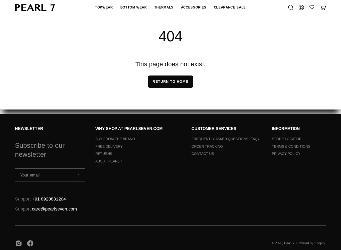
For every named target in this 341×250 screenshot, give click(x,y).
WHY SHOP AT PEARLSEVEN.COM (129, 128)
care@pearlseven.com (54, 209)
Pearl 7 (289, 243)
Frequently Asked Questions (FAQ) (225, 139)
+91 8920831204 (49, 199)
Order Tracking (207, 146)
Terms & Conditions (291, 146)
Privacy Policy (286, 154)
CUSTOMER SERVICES (213, 128)
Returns (103, 154)
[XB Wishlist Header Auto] (312, 7)
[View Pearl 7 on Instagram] (18, 243)
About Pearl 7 (108, 161)
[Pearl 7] (35, 7)
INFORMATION (286, 128)
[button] (103, 7)
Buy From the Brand (115, 139)
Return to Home (170, 82)
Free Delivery (109, 146)
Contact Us (202, 154)
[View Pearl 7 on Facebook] (30, 243)
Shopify (319, 243)
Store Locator (287, 139)
